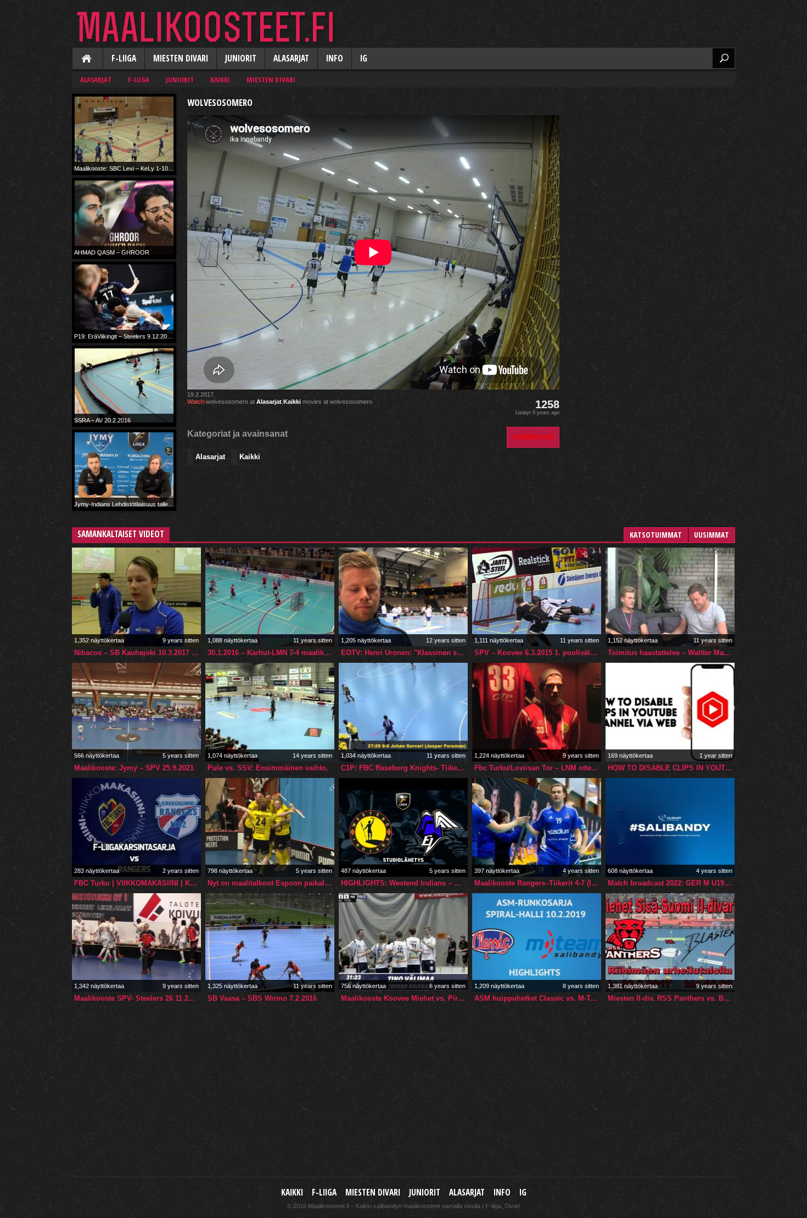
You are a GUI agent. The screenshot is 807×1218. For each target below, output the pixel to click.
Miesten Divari (180, 58)
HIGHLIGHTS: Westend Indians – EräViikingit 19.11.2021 (404, 883)
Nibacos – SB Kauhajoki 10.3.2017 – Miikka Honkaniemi (137, 653)
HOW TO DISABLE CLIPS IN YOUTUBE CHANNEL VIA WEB (671, 768)
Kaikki (87, 59)
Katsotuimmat (656, 534)
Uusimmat (711, 534)
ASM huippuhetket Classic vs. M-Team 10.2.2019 (537, 998)
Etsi (724, 58)
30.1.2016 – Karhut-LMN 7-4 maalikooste (271, 653)
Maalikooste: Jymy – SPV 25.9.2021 (134, 768)
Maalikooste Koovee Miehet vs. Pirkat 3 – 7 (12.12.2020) (404, 998)
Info (334, 58)
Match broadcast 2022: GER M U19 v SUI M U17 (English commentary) (671, 883)
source (196, 401)
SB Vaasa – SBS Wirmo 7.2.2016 (262, 998)
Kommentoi (533, 437)
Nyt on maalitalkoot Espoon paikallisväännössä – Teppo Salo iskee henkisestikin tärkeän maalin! (271, 883)
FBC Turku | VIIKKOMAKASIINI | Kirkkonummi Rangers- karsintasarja (137, 883)
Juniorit (240, 58)
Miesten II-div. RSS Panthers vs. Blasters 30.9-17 (671, 998)
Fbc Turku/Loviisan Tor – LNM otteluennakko (537, 768)
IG (363, 58)
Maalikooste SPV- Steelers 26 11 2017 (137, 998)
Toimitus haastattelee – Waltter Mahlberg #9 (671, 653)
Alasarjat (291, 58)
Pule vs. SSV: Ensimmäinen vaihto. (268, 768)
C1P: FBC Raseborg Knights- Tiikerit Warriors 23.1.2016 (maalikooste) (404, 768)
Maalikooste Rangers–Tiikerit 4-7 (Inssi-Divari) (537, 883)
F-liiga (123, 58)
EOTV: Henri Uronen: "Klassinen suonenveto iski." (404, 653)
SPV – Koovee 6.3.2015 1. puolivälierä (537, 653)
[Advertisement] (652, 162)
